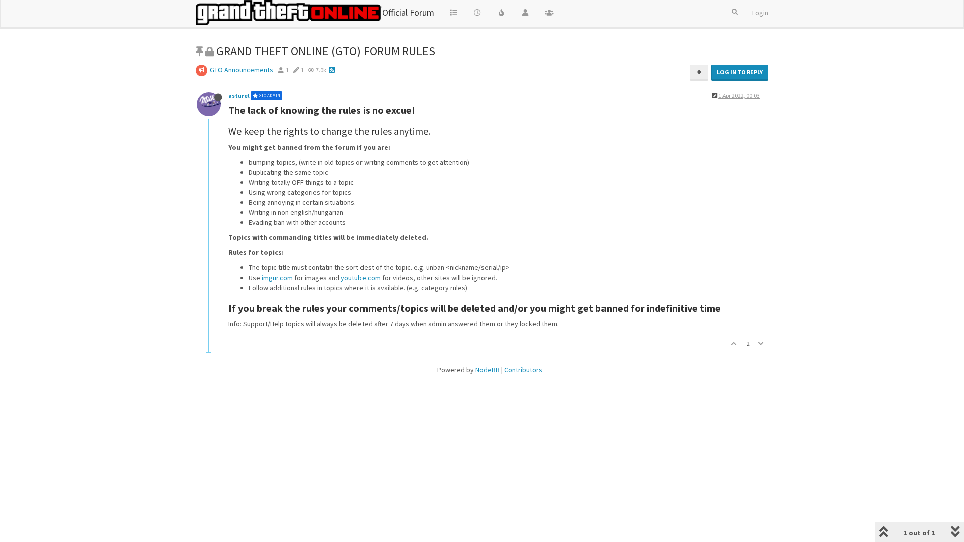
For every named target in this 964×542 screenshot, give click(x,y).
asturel (239, 95)
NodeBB (487, 369)
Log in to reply (740, 72)
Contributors (523, 369)
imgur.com (277, 277)
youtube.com (361, 277)
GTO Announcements (241, 69)
